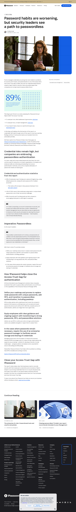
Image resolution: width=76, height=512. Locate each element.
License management (20, 472)
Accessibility (7, 503)
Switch (5, 477)
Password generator (8, 468)
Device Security (30, 455)
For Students (52, 478)
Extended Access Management (56, 82)
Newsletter (52, 456)
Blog (39, 456)
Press (51, 451)
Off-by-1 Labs (41, 447)
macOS (64, 448)
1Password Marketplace (55, 474)
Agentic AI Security (31, 477)
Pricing (5, 479)
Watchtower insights (20, 474)
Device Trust (6, 459)
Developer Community (43, 469)
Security (40, 458)
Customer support (42, 485)
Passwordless (67, 82)
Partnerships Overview (54, 465)
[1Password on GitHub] (62, 502)
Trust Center (52, 460)
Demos (5, 475)
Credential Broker (8, 453)
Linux (64, 459)
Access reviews (19, 449)
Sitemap (12, 503)
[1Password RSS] (70, 502)
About (51, 447)
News (40, 427)
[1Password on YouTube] (60, 502)
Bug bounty (40, 474)
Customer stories (42, 451)
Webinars (40, 449)
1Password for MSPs (54, 468)
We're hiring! (52, 449)
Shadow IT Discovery (31, 457)
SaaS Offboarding (30, 463)
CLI (64, 462)
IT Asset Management (20, 470)
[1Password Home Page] (8, 5)
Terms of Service (7, 501)
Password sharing (19, 479)
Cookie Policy (15, 501)
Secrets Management (20, 477)
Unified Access (7, 447)
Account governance (20, 453)
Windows (65, 451)
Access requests (19, 451)
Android (65, 455)
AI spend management (31, 447)
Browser (65, 457)
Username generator (8, 470)
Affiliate (51, 476)
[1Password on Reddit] (57, 502)
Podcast (51, 453)
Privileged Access (8, 455)
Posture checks (19, 456)
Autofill (17, 447)
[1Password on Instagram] (67, 502)
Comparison (6, 473)
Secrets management (43, 471)
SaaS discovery (19, 465)
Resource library (41, 453)
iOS (64, 453)
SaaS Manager (7, 457)
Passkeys (17, 485)
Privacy (39, 460)
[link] (66, 5)
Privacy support (41, 487)
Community (40, 483)
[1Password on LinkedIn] (65, 502)
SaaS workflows (19, 468)
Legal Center (52, 458)
